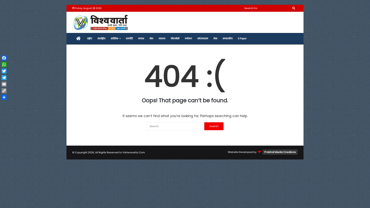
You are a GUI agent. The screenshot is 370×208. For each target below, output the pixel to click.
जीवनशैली (175, 39)
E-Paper (242, 39)
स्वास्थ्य (162, 39)
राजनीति (129, 39)
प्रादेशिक (114, 39)
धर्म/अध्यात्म (202, 39)
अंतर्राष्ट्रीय (101, 39)
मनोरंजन (188, 39)
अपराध (141, 39)
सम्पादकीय (228, 39)
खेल (151, 39)
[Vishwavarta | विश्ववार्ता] (101, 22)
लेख (215, 39)
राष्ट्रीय (89, 39)
